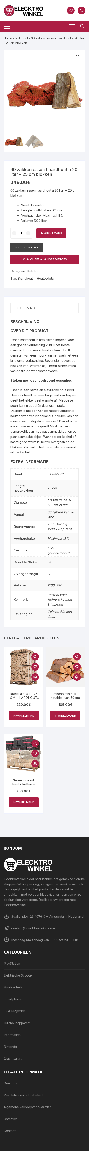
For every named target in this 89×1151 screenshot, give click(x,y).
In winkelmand (51, 233)
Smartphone (13, 999)
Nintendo (10, 1047)
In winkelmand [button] (23, 715)
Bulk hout (21, 38)
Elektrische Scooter (18, 975)
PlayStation (12, 963)
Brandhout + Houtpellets (36, 278)
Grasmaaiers (13, 1059)
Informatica (12, 1035)
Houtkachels (13, 987)
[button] (77, 57)
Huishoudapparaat (17, 1023)
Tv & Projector (14, 1011)
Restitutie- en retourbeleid (23, 1095)
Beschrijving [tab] (24, 308)
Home (8, 38)
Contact (10, 1131)
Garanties (11, 1119)
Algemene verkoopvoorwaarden (27, 1107)
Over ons (10, 1083)
